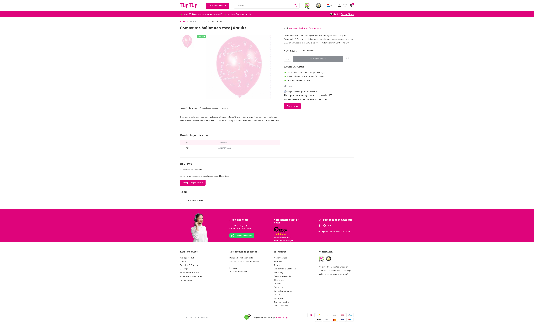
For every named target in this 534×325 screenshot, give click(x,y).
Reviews (224, 108)
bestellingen (242, 258)
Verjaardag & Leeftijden (285, 269)
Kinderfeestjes (280, 258)
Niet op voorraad (318, 59)
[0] (350, 5)
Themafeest (279, 280)
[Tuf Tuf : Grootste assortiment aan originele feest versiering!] (190, 5)
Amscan (293, 28)
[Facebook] (319, 225)
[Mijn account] (339, 5)
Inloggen (233, 268)
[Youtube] (329, 225)
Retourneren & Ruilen (189, 272)
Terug (185, 21)
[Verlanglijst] (345, 5)
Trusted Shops (347, 14)
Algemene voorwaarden (191, 276)
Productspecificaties (209, 108)
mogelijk (299, 80)
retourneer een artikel (250, 261)
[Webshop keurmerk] (307, 5)
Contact (183, 261)
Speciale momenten (283, 291)
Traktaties (278, 265)
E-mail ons (292, 106)
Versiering (278, 272)
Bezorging (185, 269)
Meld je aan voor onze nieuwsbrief (334, 231)
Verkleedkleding (281, 305)
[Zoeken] (295, 5)
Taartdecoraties (281, 302)
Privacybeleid (186, 280)
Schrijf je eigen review (193, 182)
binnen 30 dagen (305, 76)
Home (191, 21)
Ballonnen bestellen (194, 200)
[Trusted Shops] (319, 5)
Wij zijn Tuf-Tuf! (187, 258)
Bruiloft (277, 283)
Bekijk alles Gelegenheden (310, 28)
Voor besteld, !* (306, 72)
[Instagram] (324, 225)
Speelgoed (279, 298)
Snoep (277, 294)
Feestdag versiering (283, 276)
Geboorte (278, 287)
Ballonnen (278, 261)
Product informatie (188, 108)
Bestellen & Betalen (189, 265)
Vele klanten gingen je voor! (287, 221)
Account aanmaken (238, 271)
